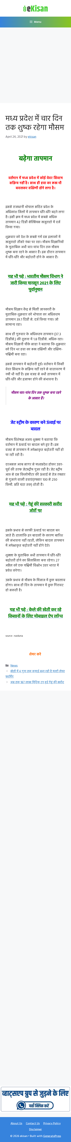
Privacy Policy (52, 1123)
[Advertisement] (35, 66)
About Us (16, 1123)
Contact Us (33, 1123)
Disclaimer (35, 1129)
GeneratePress (52, 1136)
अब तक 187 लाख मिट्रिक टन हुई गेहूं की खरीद (37, 682)
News (14, 665)
